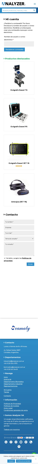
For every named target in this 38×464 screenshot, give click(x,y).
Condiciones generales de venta (16, 410)
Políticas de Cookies (11, 406)
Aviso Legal (8, 408)
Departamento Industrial (13, 384)
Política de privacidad (23, 461)
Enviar (30, 264)
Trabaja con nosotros (12, 429)
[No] (36, 459)
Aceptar (11, 461)
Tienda (6, 392)
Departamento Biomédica (14, 382)
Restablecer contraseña (14, 49)
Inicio (6, 377)
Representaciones (10, 386)
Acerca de (7, 379)
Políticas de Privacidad (12, 404)
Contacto (7, 396)
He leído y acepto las (17, 259)
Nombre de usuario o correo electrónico (14, 38)
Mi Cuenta (7, 390)
